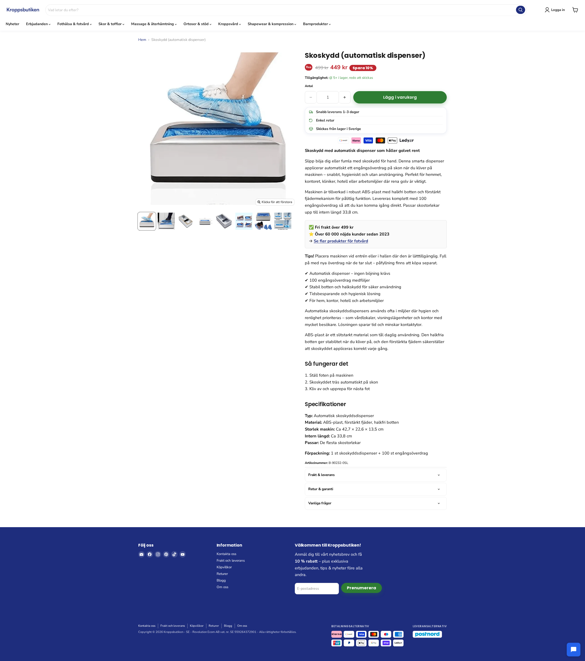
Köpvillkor (224, 567)
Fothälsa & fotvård (73, 23)
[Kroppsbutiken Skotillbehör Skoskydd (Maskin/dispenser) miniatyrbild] (224, 221)
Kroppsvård (228, 23)
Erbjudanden (37, 23)
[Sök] (520, 10)
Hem (142, 39)
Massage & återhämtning (153, 23)
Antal (309, 86)
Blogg (221, 580)
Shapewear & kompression (271, 23)
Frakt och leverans (231, 560)
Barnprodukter (316, 23)
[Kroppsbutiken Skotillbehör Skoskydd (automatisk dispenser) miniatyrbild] (147, 221)
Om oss (222, 587)
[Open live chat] (573, 649)
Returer (222, 573)
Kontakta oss (226, 554)
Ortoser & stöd (196, 23)
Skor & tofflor (110, 23)
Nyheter (12, 23)
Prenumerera (361, 588)
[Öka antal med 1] (345, 97)
